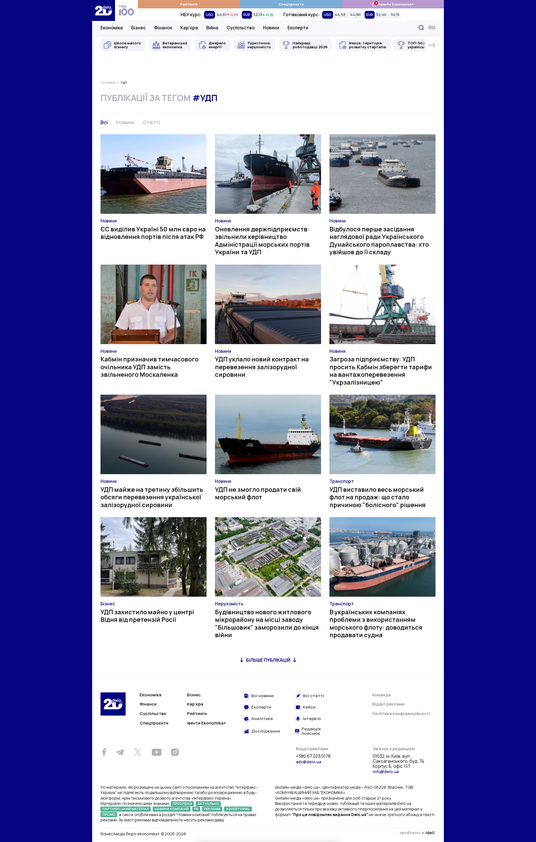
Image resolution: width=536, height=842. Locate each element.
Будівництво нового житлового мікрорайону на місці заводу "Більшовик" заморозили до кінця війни (267, 623)
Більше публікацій (268, 660)
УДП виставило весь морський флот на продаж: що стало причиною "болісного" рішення (377, 497)
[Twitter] (137, 752)
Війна (212, 28)
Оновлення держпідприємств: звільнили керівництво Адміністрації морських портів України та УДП (262, 240)
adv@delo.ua (308, 762)
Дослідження (265, 731)
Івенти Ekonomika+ (206, 723)
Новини (271, 28)
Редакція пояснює (311, 731)
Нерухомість (229, 604)
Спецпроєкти (291, 4)
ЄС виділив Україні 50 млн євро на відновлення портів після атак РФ (153, 233)
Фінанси (163, 28)
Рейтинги (189, 4)
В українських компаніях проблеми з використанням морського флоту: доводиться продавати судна (375, 623)
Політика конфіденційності (401, 713)
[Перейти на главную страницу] (103, 10)
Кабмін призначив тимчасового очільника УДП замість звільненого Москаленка (149, 367)
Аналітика (262, 718)
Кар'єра (189, 28)
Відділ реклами (388, 704)
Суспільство (241, 28)
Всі (104, 122)
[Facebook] (104, 752)
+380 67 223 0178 (313, 756)
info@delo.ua (386, 771)
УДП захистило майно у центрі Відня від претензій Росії (147, 616)
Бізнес (138, 28)
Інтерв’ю (312, 718)
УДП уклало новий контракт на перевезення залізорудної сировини (262, 367)
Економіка (111, 28)
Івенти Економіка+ (393, 4)
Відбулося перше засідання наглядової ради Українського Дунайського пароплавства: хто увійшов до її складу (379, 240)
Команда (381, 695)
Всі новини (262, 696)
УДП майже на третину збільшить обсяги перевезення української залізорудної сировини (151, 497)
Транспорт (341, 481)
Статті (151, 122)
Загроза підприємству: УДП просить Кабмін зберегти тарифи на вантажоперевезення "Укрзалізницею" (380, 371)
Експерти (298, 28)
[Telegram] (120, 752)
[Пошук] (421, 27)
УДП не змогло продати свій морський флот (258, 493)
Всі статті (313, 696)
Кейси (309, 707)
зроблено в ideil (417, 833)
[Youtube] (156, 752)
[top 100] (126, 10)
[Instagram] (174, 752)
